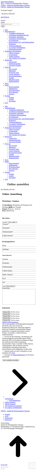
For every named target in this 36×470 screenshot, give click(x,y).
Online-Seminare (10, 402)
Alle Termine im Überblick (13, 406)
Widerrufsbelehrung (19, 355)
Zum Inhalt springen (7, 1)
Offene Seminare (10, 404)
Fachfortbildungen (14, 400)
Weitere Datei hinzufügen (10, 322)
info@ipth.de (5, 17)
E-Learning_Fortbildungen (13, 407)
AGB (13, 353)
